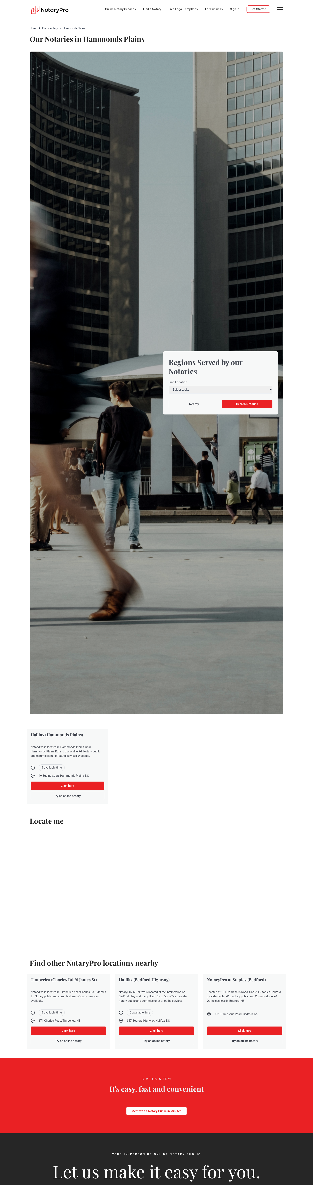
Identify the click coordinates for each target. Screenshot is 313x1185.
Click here (67, 786)
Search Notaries (247, 404)
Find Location (178, 382)
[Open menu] (280, 9)
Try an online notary (67, 796)
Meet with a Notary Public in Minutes (156, 1111)
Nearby (194, 404)
